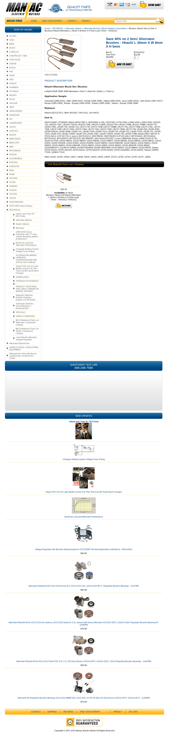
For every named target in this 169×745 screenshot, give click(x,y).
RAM (11, 170)
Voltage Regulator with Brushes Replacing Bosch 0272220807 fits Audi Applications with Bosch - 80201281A (83, 549)
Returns (68, 712)
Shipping (52, 712)
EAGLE (12, 68)
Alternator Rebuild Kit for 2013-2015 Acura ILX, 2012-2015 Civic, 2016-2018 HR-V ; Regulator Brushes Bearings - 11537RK (83, 586)
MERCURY (14, 143)
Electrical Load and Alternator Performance (26, 244)
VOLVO (12, 198)
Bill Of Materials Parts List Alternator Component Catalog (27, 322)
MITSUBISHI (14, 150)
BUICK (12, 48)
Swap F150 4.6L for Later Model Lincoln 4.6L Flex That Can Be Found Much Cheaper (27, 269)
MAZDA (12, 135)
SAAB (12, 174)
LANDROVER (15, 123)
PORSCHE (14, 166)
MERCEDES (15, 139)
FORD (12, 75)
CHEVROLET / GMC (18, 56)
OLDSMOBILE (15, 158)
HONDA (13, 83)
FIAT (11, 71)
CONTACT (72, 21)
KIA (10, 119)
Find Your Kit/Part (52, 21)
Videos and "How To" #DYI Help (25, 215)
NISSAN (13, 154)
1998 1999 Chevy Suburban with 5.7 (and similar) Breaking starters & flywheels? (27, 235)
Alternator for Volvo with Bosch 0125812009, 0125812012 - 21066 (22, 355)
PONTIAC (13, 162)
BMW (11, 44)
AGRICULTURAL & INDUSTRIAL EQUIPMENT (24, 348)
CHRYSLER (14, 60)
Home (47, 28)
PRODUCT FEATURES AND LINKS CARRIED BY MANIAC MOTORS (27, 288)
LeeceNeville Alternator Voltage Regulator (26, 338)
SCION (12, 182)
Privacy (86, 21)
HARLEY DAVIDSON (25, 316)
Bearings (20, 228)
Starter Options (22, 224)
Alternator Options (24, 220)
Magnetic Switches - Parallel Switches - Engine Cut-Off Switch (25, 297)
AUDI (11, 40)
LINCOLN (13, 131)
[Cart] (150, 4)
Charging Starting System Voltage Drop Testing (27, 250)
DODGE (13, 64)
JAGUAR (13, 103)
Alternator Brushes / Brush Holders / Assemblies (105, 28)
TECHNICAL (15, 210)
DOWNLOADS (22, 277)
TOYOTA (13, 194)
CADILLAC (14, 52)
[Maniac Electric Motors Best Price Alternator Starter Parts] (24, 13)
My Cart (133, 712)
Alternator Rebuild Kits (19, 343)
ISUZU (12, 99)
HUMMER (13, 87)
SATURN (13, 178)
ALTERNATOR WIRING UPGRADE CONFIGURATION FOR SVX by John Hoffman (26, 258)
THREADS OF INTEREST (27, 281)
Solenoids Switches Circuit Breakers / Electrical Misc (25, 306)
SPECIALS (21, 312)
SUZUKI (13, 190)
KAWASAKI (14, 115)
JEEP (11, 107)
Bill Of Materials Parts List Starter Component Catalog (27, 331)
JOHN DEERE (15, 111)
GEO (11, 79)
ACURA (12, 36)
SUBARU (13, 186)
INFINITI (13, 95)
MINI (11, 147)
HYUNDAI (13, 91)
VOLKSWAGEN (16, 202)
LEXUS (12, 127)
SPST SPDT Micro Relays (20, 206)
